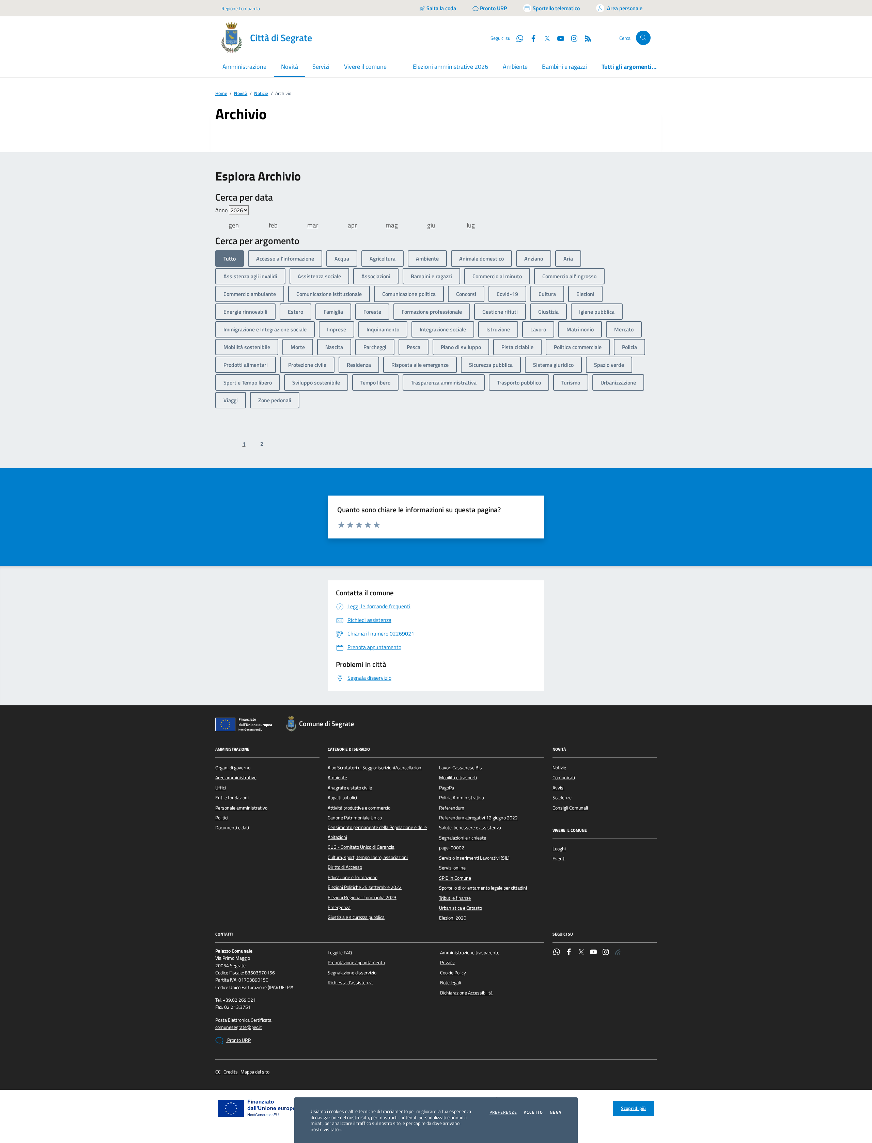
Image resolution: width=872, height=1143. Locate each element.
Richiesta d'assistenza (350, 982)
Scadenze (562, 797)
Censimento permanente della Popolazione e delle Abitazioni (377, 832)
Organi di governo (232, 767)
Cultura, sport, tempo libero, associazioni (368, 857)
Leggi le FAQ (340, 952)
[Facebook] (569, 952)
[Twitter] (581, 952)
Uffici (220, 788)
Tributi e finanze (455, 898)
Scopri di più (633, 1108)
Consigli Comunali (570, 808)
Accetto (533, 1112)
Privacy (447, 962)
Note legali (450, 982)
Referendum (451, 808)
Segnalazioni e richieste (462, 838)
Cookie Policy (453, 972)
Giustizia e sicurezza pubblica (356, 917)
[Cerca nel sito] (643, 38)
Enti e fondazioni (232, 797)
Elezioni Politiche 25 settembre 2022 (365, 887)
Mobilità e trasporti (458, 777)
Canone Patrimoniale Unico (355, 817)
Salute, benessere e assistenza (470, 827)
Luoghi (559, 848)
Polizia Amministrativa (461, 797)
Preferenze (503, 1112)
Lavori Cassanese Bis (460, 767)
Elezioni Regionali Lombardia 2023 (362, 897)
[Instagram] (571, 38)
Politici (221, 817)
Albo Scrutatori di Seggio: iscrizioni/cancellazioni (375, 767)
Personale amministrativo (241, 808)
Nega (555, 1112)
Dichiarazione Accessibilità (466, 993)
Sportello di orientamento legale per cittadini (483, 888)
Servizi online (452, 868)
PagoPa (446, 788)
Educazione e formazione (352, 877)
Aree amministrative (235, 777)
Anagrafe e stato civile (350, 788)
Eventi (558, 858)
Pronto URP (238, 1040)
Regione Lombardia (240, 8)
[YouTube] (593, 952)
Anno (222, 210)
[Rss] (618, 952)
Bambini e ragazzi (564, 66)
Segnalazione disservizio (352, 972)
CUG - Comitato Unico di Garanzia (361, 847)
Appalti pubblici (342, 797)
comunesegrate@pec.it (238, 1027)
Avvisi (558, 788)
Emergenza (339, 907)
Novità (240, 93)
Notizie (261, 93)
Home (221, 93)
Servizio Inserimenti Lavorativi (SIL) (474, 858)
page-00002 (451, 847)
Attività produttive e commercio (359, 808)
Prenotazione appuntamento (356, 962)
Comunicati (563, 777)
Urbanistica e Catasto (460, 908)
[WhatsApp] (556, 952)
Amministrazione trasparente (469, 952)
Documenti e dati (232, 827)
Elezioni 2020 (452, 918)
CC (218, 1072)
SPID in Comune (455, 878)
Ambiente (515, 66)
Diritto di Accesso (345, 867)
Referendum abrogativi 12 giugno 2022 (478, 817)
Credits (230, 1072)
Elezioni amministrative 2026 (450, 66)
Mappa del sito (254, 1072)
